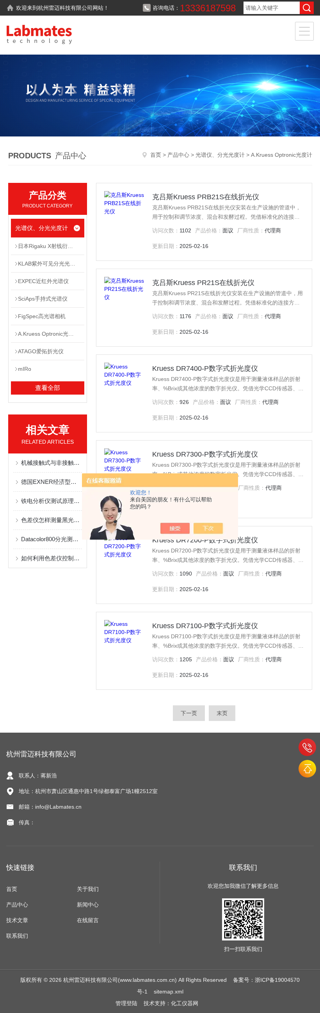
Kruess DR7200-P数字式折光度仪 (205, 540)
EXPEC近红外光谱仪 (43, 281)
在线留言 (88, 920)
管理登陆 (126, 1003)
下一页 (189, 713)
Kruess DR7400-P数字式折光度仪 (205, 368)
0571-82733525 (307, 747)
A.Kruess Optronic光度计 (48, 334)
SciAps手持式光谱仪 (43, 299)
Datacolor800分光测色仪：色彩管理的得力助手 (51, 539)
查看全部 (47, 387)
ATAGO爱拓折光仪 (41, 351)
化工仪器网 (184, 1003)
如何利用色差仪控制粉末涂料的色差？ (51, 558)
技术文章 (17, 920)
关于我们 (88, 889)
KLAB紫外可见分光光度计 (49, 263)
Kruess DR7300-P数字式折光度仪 (205, 454)
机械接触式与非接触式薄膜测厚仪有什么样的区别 (51, 462)
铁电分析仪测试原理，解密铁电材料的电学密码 (51, 501)
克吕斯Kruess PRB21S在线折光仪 (205, 197)
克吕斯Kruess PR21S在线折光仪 (203, 283)
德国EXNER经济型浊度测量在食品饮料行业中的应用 (51, 481)
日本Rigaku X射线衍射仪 (48, 246)
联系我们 (17, 936)
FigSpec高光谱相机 (42, 316)
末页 (222, 713)
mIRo (24, 369)
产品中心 (178, 155)
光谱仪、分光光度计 (220, 155)
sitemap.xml (168, 991)
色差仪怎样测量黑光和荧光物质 (51, 520)
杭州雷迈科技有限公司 (65, 8)
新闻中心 (88, 904)
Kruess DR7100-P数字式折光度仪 (205, 626)
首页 (155, 155)
